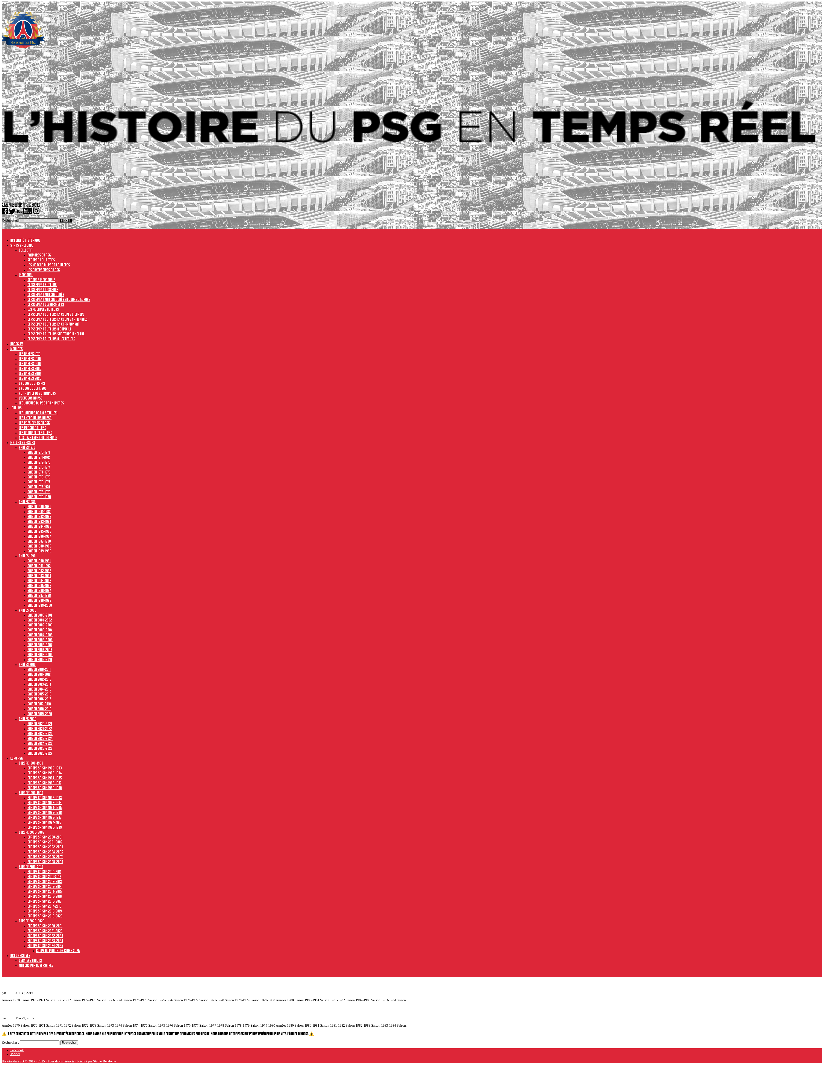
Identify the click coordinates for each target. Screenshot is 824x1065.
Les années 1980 (30, 358)
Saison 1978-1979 (38, 491)
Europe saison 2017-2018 (44, 906)
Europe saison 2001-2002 (44, 842)
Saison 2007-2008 (39, 649)
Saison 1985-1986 (39, 531)
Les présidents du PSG (34, 422)
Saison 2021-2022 (39, 728)
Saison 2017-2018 (39, 703)
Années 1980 (27, 501)
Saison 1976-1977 (38, 482)
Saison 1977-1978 (38, 486)
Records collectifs (41, 260)
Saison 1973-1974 (38, 467)
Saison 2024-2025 (40, 743)
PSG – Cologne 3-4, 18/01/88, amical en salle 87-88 (41, 984)
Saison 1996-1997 (39, 590)
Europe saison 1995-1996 (44, 812)
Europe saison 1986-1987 (44, 782)
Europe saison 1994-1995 (44, 807)
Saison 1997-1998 (39, 595)
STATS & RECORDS (21, 245)
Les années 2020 (30, 378)
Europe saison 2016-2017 (44, 901)
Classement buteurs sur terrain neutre (56, 334)
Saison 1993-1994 (39, 575)
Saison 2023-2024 (40, 738)
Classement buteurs (42, 284)
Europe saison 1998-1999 (44, 827)
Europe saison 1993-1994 (44, 802)
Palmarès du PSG (39, 255)
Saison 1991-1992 (39, 565)
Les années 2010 (30, 373)
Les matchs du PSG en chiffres (48, 264)
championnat (44, 1018)
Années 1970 (27, 447)
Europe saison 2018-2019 (44, 911)
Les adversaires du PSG (43, 269)
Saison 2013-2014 (39, 684)
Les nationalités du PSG (35, 432)
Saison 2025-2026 (40, 748)
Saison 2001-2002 (39, 620)
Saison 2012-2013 (39, 679)
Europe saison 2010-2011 (44, 871)
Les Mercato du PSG (32, 427)
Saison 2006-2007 (39, 644)
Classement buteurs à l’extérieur (51, 338)
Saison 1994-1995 (39, 580)
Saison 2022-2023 (40, 733)
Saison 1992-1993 (39, 570)
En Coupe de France (32, 383)
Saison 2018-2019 (39, 708)
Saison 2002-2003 (40, 625)
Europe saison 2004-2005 (45, 851)
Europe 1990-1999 (31, 792)
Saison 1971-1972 (38, 457)
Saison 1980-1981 (39, 506)
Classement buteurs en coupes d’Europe (55, 314)
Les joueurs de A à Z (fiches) (38, 412)
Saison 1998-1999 (39, 600)
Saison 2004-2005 (40, 634)
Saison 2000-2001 (39, 615)
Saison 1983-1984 (39, 521)
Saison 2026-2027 (39, 753)
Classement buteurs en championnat (53, 324)
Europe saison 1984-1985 (44, 777)
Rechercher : (10, 1042)
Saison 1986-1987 (39, 536)
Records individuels (41, 279)
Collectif (25, 250)
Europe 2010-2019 (31, 866)
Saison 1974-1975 (38, 472)
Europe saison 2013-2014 (44, 886)
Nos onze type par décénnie (38, 437)
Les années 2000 (30, 368)
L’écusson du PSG (30, 398)
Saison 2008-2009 (40, 654)
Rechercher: (10, 220)
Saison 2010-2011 (39, 669)
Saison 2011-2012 (39, 674)
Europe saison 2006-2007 (45, 856)
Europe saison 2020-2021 (44, 925)
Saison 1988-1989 (39, 546)
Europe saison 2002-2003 (45, 847)
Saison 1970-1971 (38, 452)
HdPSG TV (16, 343)
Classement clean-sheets (45, 304)
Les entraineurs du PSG (35, 417)
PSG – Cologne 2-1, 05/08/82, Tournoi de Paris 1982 (42, 1009)
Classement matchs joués (45, 294)
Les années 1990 (30, 363)
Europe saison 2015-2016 (44, 896)
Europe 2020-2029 (31, 921)
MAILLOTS (16, 348)
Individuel (26, 274)
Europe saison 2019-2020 (44, 916)
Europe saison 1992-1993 (44, 797)
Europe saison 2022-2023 (45, 935)
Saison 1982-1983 (39, 516)
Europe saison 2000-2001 (44, 837)
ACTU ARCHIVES (20, 955)
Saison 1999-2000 (39, 605)
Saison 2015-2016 (39, 694)
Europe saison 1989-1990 (44, 787)
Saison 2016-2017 (39, 699)
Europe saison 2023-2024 (45, 940)
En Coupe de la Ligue (32, 388)
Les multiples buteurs (43, 309)
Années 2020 (27, 718)
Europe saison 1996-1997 (44, 817)
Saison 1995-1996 (39, 585)
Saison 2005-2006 (40, 639)
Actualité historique (25, 240)
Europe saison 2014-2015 (44, 891)
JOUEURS (16, 408)
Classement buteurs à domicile (49, 329)
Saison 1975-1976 (38, 477)
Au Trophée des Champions (37, 393)
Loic (10, 993)
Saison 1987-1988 (39, 541)
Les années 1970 (29, 353)
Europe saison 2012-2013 (44, 881)
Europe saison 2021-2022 (44, 930)
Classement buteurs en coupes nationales (57, 319)
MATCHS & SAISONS (22, 442)
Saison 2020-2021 (39, 723)
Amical (40, 993)
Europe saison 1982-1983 (44, 768)
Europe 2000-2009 (31, 832)
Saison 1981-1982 (39, 511)
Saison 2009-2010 (39, 659)
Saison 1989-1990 (39, 551)
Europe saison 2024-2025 (45, 945)
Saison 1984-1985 (39, 526)
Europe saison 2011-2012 (44, 876)
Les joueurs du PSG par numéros (41, 403)
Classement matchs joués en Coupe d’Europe (58, 299)
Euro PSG (16, 758)
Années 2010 (27, 664)
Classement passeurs (42, 289)
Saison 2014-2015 (39, 689)
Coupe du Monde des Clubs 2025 (58, 950)
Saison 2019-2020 (39, 713)
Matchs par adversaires (36, 965)
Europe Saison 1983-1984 (44, 773)
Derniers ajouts (30, 960)
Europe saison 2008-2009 (45, 861)
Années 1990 (27, 556)
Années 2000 (27, 610)
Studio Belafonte (104, 1061)
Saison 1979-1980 (39, 496)
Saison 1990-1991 (39, 560)
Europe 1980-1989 (31, 763)
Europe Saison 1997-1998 (44, 822)
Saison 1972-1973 (38, 462)
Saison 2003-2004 (40, 630)
